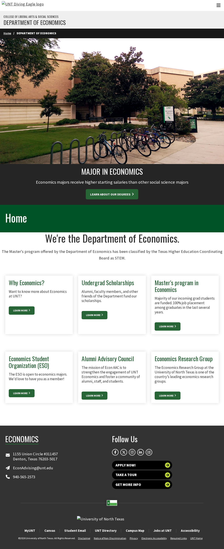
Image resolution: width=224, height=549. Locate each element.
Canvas (49, 530)
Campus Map (135, 530)
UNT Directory (106, 530)
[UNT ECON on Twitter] (123, 452)
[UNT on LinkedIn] (140, 452)
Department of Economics (35, 22)
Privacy (134, 538)
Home (7, 33)
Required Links (178, 538)
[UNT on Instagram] (132, 452)
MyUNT (29, 530)
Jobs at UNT (163, 530)
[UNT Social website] (149, 452)
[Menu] (218, 5)
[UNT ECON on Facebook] (115, 452)
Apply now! (126, 465)
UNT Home (196, 538)
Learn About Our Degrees (110, 194)
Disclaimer (84, 538)
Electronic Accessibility (154, 538)
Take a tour (126, 475)
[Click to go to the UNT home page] (23, 5)
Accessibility (190, 530)
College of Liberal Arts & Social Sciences (31, 16)
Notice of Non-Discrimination (110, 538)
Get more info (128, 484)
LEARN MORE (20, 310)
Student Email (75, 530)
